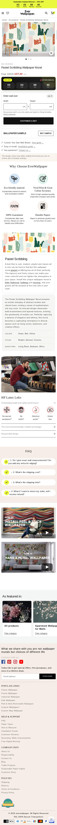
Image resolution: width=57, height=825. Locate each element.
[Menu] (3, 13)
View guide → (38, 143)
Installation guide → (26, 147)
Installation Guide (9, 731)
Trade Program (8, 765)
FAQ (3, 721)
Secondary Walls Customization (16, 738)
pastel (14, 270)
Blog (3, 762)
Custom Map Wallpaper (12, 711)
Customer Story (8, 772)
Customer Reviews (10, 734)
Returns (5, 786)
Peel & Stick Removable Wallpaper (17, 704)
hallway (25, 282)
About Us (5, 751)
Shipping (5, 782)
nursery (37, 282)
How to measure (9, 114)
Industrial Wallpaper (10, 697)
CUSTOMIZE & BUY (28, 121)
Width (5, 101)
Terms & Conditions (10, 789)
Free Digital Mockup (10, 741)
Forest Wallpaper (9, 693)
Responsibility (7, 755)
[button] (28, 523)
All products (14, 20)
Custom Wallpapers (10, 707)
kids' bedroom (12, 282)
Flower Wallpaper (9, 690)
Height (33, 101)
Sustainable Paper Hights (13, 769)
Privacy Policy (7, 792)
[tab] (26, 59)
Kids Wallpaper (8, 700)
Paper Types (7, 724)
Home (4, 20)
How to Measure (9, 727)
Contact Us (6, 758)
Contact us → (25, 150)
